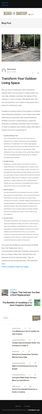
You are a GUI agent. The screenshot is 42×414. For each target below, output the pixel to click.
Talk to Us (5, 3)
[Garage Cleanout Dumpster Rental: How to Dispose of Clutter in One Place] (6, 343)
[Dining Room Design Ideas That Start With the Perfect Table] (6, 354)
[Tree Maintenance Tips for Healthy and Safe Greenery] (6, 331)
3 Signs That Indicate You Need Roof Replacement (25, 293)
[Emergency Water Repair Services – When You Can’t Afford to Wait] (6, 377)
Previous (13, 290)
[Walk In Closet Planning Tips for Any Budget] (6, 366)
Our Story (5, 5)
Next (30, 300)
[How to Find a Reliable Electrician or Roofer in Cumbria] (6, 389)
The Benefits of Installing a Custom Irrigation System (17, 303)
